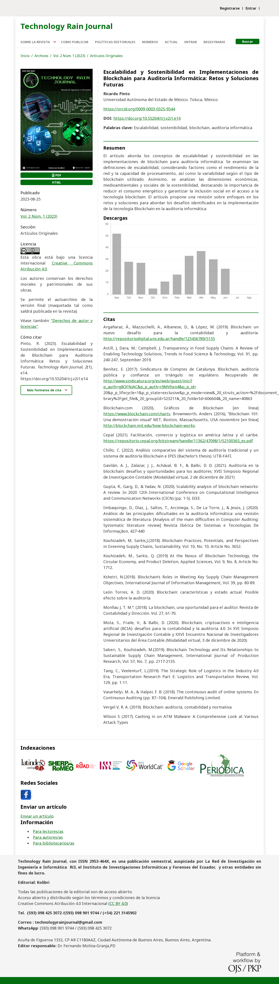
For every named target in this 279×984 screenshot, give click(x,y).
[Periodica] (222, 764)
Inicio (25, 55)
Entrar (251, 8)
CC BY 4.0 (118, 903)
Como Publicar (74, 42)
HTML (56, 182)
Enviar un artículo (37, 816)
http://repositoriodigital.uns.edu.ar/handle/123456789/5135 (159, 338)
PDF (57, 175)
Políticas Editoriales (115, 42)
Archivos (41, 55)
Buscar (247, 41)
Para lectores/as (48, 831)
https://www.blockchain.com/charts (136, 413)
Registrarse (230, 8)
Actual (171, 42)
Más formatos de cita (44, 390)
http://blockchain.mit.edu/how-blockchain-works (149, 425)
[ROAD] (86, 764)
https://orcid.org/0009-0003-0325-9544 (139, 108)
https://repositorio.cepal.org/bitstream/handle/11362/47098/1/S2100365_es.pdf (178, 440)
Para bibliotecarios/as (53, 843)
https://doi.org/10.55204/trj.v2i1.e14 (146, 118)
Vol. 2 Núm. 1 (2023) (69, 55)
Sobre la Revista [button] (35, 42)
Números (150, 42)
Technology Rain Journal (66, 26)
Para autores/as (48, 837)
